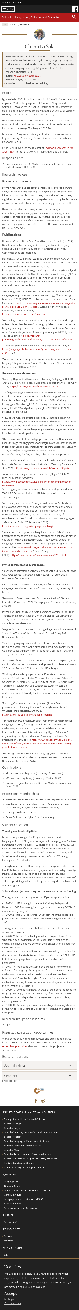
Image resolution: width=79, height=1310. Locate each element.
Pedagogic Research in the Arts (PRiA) (23, 1199)
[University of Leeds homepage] (75, 8)
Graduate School (12, 1186)
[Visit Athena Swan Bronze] (39, 1091)
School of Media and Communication (22, 1145)
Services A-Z (10, 1222)
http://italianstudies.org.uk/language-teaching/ (27, 526)
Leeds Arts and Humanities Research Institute (27, 1190)
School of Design (12, 1123)
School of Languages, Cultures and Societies (31, 17)
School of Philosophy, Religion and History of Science (30, 1158)
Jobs (6, 1255)
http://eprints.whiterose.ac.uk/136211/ (23, 314)
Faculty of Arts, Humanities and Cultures (24, 1119)
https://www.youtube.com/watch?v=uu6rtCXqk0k (42, 468)
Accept (10, 1293)
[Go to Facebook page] (36, 1101)
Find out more (12, 1303)
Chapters (10, 1075)
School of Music (12, 1150)
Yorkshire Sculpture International (20, 1208)
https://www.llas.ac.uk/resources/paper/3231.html (38, 555)
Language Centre (13, 1181)
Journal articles (14, 1065)
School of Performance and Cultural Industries (27, 1154)
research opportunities (14, 1046)
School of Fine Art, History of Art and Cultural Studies (31, 1132)
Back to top (9, 1081)
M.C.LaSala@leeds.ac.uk (27, 75)
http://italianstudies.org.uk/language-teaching (27, 714)
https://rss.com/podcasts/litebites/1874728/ (34, 386)
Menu (10, 9)
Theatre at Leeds (12, 1203)
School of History (12, 1137)
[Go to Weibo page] (43, 1101)
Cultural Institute (12, 1194)
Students (8, 1240)
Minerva (8, 1236)
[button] (74, 17)
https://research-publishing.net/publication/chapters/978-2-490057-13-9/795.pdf (37, 337)
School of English (12, 1128)
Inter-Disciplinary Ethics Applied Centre (24, 1167)
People (14, 24)
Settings (9, 1299)
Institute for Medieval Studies (19, 1163)
